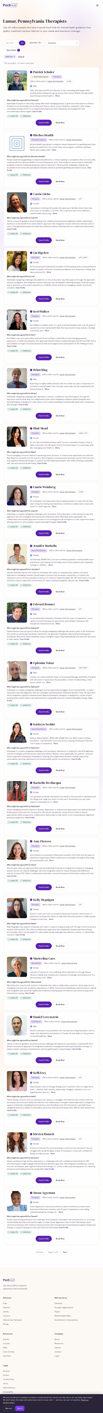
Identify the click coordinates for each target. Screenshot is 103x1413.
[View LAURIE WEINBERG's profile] (17, 495)
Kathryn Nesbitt (44, 724)
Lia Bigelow (41, 253)
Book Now (60, 122)
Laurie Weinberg (44, 487)
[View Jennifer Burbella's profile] (17, 554)
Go (22, 43)
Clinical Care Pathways (12, 1320)
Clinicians (58, 1303)
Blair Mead (40, 428)
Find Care (7, 1356)
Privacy (6, 1375)
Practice (6, 1307)
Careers (58, 1347)
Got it (19, 1408)
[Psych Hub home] (10, 5)
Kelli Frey (39, 1073)
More (57, 96)
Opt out (8, 1408)
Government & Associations (66, 1320)
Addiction (10, 57)
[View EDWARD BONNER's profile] (17, 612)
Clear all (21, 57)
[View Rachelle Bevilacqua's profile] (17, 791)
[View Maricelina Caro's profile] (17, 967)
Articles (6, 1339)
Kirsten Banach (43, 1134)
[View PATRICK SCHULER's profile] (17, 80)
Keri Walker (41, 311)
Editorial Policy (9, 1388)
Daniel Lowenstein (45, 1017)
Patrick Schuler (43, 72)
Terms (5, 1383)
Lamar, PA (13, 116)
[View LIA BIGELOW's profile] (17, 261)
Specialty (36, 42)
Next (65, 1252)
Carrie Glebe (41, 194)
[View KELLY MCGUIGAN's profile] (17, 908)
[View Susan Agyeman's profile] (17, 1201)
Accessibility (8, 1392)
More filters (13, 50)
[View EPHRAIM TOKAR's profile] (17, 671)
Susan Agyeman (44, 1193)
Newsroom (59, 1343)
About (57, 1339)
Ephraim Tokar (43, 663)
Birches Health (43, 135)
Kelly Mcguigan (43, 900)
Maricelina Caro (44, 958)
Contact (58, 1352)
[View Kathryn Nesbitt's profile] (17, 733)
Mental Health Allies (63, 1316)
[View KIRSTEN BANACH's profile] (17, 1142)
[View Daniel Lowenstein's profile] (17, 1025)
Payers (57, 1312)
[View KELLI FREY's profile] (17, 1081)
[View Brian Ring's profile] (17, 378)
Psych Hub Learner (40, 77)
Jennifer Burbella (45, 546)
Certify (6, 1312)
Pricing (5, 1324)
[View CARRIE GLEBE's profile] (17, 202)
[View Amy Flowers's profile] (17, 850)
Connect (6, 1316)
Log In (57, 1356)
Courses (6, 1343)
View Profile (37, 111)
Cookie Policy (8, 1379)
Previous (39, 1252)
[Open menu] (97, 5)
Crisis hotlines (8, 1352)
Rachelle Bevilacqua (47, 783)
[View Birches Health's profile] (17, 143)
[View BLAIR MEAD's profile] (17, 437)
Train (5, 1303)
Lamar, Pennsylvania (55, 81)
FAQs (5, 1347)
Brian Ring (40, 370)
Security (6, 1371)
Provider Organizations (64, 1307)
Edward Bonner (44, 604)
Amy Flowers (42, 841)
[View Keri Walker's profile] (17, 320)
